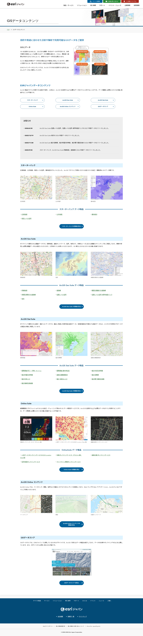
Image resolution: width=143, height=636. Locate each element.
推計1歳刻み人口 (62, 379)
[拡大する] (50, 178)
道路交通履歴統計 (62, 375)
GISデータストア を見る (71, 583)
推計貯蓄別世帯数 (27, 375)
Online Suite (32, 106)
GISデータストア (103, 106)
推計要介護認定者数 (98, 379)
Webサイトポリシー (48, 626)
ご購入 (109, 601)
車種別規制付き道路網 (29, 295)
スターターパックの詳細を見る (71, 226)
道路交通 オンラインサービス (101, 455)
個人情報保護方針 (60, 626)
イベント (92, 601)
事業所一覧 (71, 616)
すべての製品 (37, 601)
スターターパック (32, 100)
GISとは (84, 601)
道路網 (59, 290)
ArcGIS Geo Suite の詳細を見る (71, 306)
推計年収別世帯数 (97, 371)
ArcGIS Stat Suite (103, 100)
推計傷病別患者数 (27, 383)
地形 (23, 299)
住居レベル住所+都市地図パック (102, 295)
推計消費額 (95, 375)
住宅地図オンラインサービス (31, 462)
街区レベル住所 (26, 218)
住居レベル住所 (61, 295)
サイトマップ (83, 616)
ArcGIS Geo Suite (67, 100)
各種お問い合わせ (113, 1)
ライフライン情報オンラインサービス (69, 462)
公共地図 (60, 214)
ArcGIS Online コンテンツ (67, 106)
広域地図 (24, 214)
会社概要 (60, 616)
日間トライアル (131, 1)
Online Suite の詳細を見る (71, 469)
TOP (8, 29)
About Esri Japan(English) (93, 626)
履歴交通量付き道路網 (99, 290)
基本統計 (94, 214)
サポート (76, 601)
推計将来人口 (26, 379)
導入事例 (68, 601)
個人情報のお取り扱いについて (76, 626)
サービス (46, 601)
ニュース (101, 601)
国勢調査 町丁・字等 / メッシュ (31, 371)
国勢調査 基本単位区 (63, 371)
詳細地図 (24, 290)
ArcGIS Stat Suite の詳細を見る (71, 391)
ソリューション (57, 601)
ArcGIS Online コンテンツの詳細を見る (71, 524)
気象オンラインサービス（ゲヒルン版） (69, 455)
